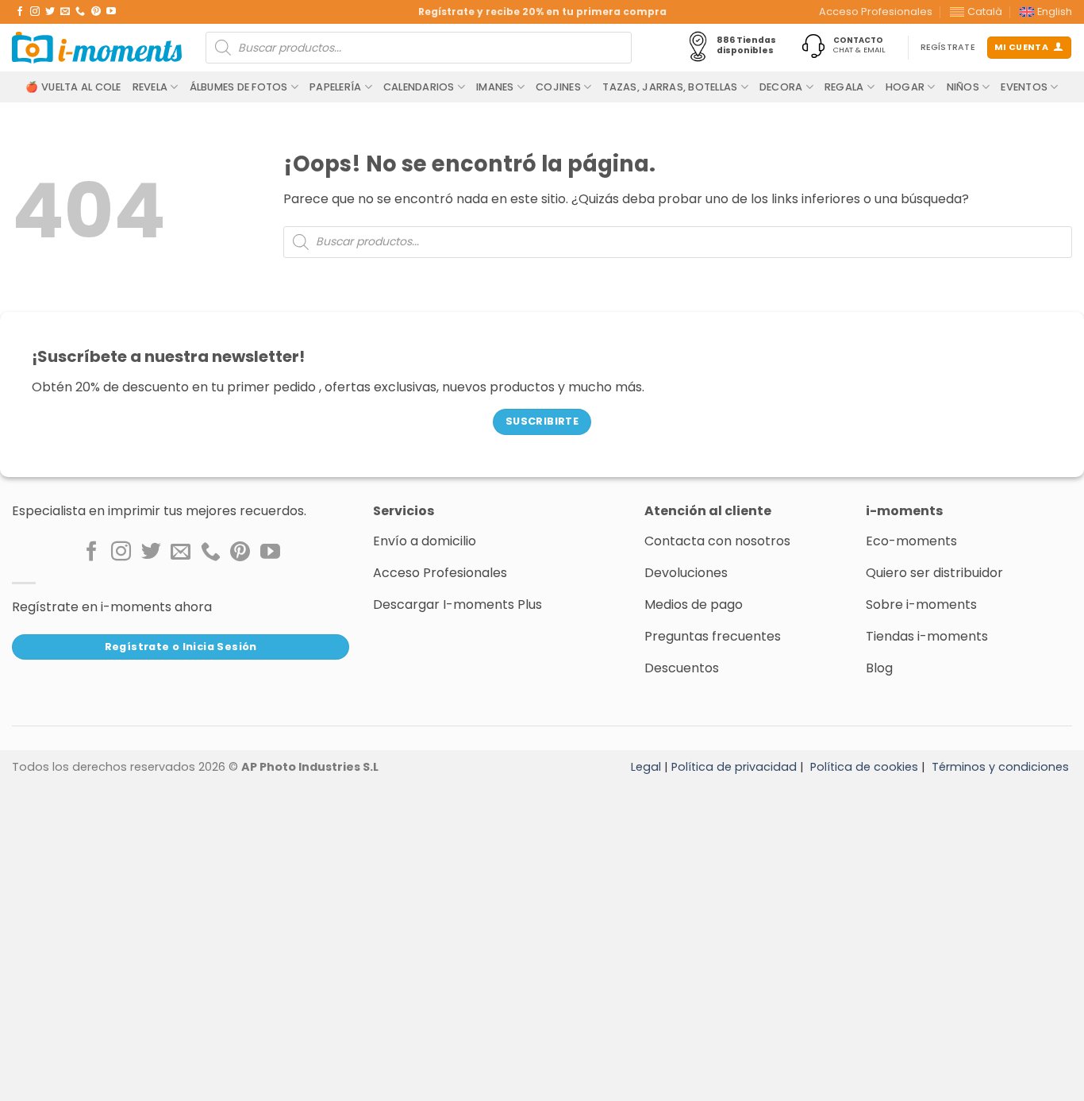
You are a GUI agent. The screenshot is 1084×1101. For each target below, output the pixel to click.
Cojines (558, 87)
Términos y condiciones (1000, 767)
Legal (646, 767)
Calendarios (419, 87)
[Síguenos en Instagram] (35, 11)
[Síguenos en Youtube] (111, 11)
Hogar (905, 87)
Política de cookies (864, 767)
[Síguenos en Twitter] (50, 11)
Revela (150, 87)
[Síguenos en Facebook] (20, 11)
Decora (781, 87)
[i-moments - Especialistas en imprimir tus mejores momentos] (97, 48)
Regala (844, 87)
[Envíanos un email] (65, 11)
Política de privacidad (734, 767)
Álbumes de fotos (239, 87)
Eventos (1024, 87)
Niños (963, 87)
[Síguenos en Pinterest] (96, 11)
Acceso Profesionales (875, 11)
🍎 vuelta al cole (73, 87)
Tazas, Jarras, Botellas (669, 87)
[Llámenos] (80, 11)
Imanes (495, 87)
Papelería (335, 87)
